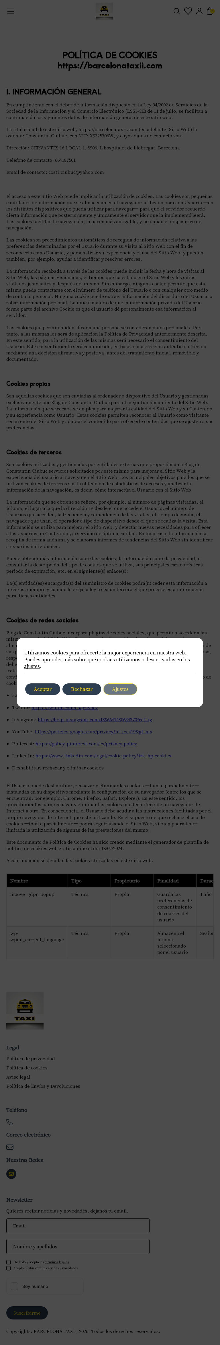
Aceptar (43, 689)
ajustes (32, 666)
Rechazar (82, 689)
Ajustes (120, 689)
